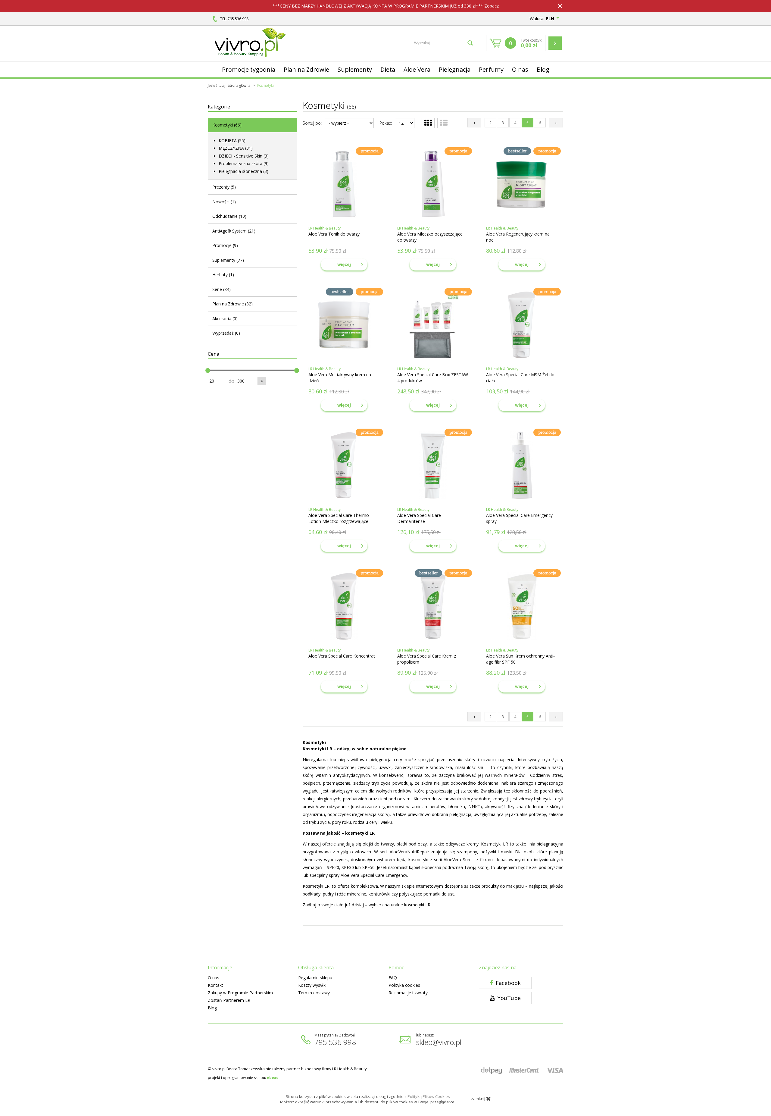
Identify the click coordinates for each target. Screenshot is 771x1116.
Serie (221, 289)
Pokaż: (385, 123)
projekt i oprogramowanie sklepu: (243, 1077)
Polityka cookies (404, 985)
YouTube (508, 998)
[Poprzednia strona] (474, 122)
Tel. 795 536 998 (234, 18)
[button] (262, 381)
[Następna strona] (556, 122)
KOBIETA (231, 140)
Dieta (387, 69)
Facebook (507, 982)
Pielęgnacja (454, 69)
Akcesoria (225, 318)
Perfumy (491, 69)
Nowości (224, 202)
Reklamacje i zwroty (408, 993)
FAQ (393, 977)
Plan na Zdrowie (306, 69)
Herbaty (223, 274)
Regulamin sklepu (315, 977)
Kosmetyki (227, 125)
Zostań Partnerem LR (229, 1000)
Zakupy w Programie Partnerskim (240, 993)
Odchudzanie (229, 216)
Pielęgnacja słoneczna (242, 171)
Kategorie (219, 106)
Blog (543, 69)
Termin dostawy (314, 993)
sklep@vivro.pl (438, 1042)
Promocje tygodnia (248, 69)
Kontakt (215, 985)
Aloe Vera (417, 69)
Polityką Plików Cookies (428, 1096)
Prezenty (224, 187)
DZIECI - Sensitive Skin (243, 156)
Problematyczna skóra (243, 163)
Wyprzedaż (226, 333)
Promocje (225, 245)
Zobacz (491, 6)
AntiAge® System (233, 231)
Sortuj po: (312, 123)
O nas (520, 69)
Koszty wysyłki (312, 985)
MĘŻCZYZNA (235, 148)
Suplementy (355, 69)
